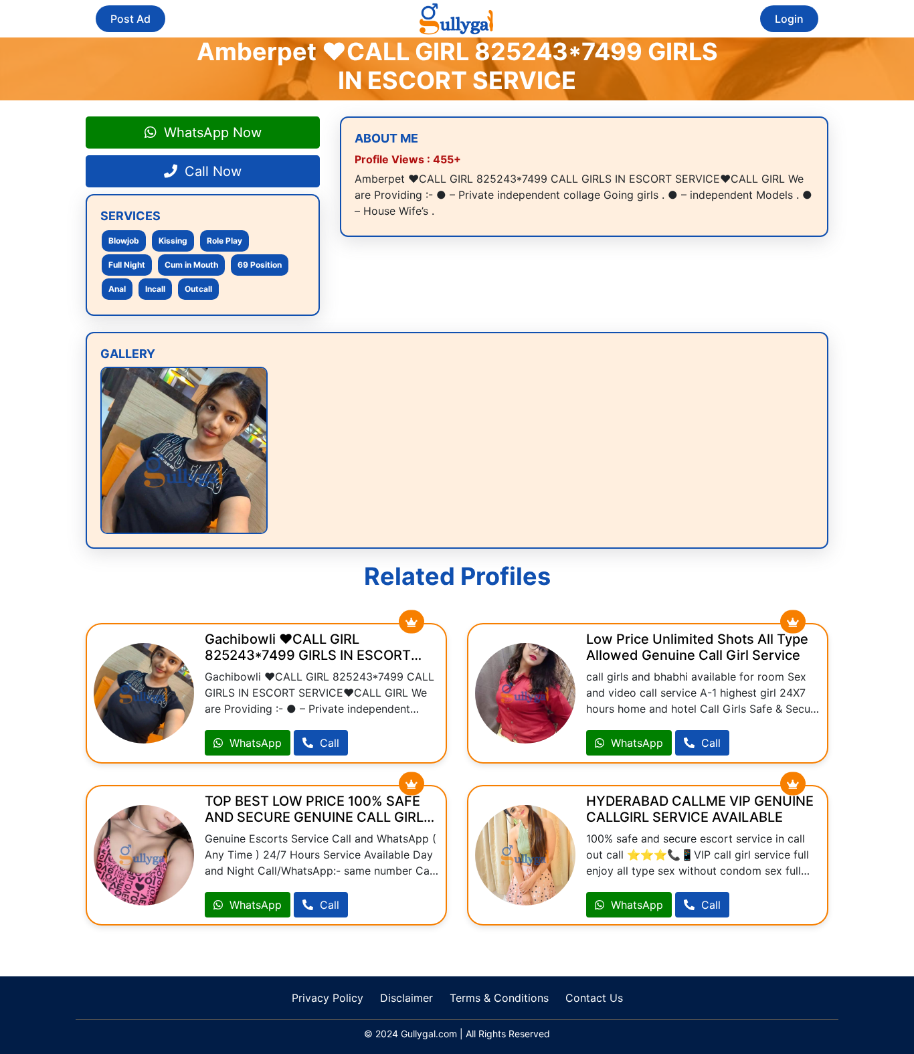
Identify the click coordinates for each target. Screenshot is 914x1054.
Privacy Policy (327, 997)
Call (327, 743)
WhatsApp (254, 743)
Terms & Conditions (499, 997)
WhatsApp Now (211, 132)
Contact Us (594, 997)
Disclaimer (406, 997)
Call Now (211, 171)
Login (789, 18)
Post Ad (130, 18)
